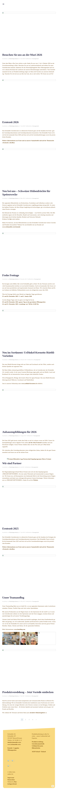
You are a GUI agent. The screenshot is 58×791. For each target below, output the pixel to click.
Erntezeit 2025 (10, 528)
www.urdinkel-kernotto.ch (29, 383)
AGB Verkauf (36, 751)
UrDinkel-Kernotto (37, 746)
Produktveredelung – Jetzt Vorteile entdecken (27, 692)
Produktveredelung (37, 741)
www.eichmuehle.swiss (14, 744)
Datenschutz (11, 779)
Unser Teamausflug (13, 597)
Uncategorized (35, 58)
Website (35, 480)
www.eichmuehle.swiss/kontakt (11, 227)
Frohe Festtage (10, 275)
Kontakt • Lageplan (13, 748)
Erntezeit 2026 (10, 122)
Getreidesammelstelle (38, 744)
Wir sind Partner (11, 463)
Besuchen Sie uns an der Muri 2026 (22, 54)
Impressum (11, 777)
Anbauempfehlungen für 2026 (19, 431)
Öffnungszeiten (12, 750)
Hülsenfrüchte (36, 748)
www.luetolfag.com (19, 629)
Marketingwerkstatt (13, 58)
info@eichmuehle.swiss (14, 742)
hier (11, 219)
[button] (3, 4)
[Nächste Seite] (36, 719)
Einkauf (43, 751)
